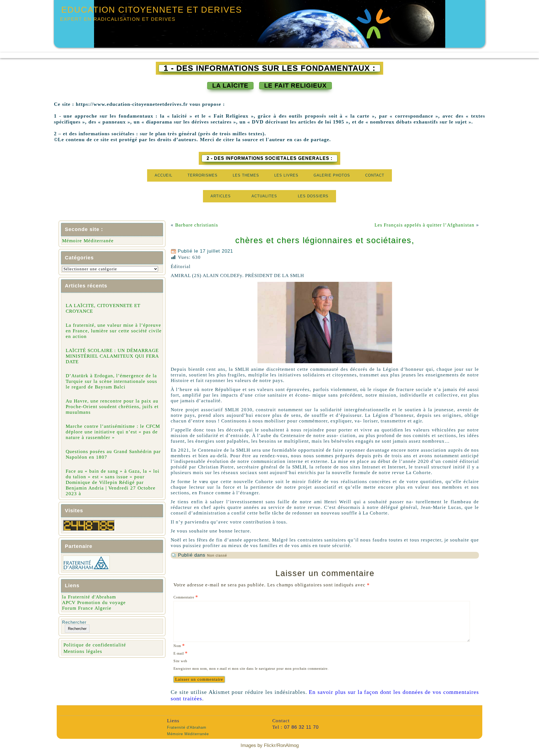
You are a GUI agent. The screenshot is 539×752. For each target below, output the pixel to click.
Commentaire (185, 597)
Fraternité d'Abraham (186, 727)
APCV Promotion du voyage (94, 602)
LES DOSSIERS (313, 196)
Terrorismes (203, 175)
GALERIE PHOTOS (332, 175)
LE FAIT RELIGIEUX (295, 85)
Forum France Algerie (86, 608)
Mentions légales (82, 651)
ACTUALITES (264, 196)
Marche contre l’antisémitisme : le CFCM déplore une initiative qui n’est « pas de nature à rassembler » (113, 432)
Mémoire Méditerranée (88, 240)
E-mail (180, 653)
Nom (179, 645)
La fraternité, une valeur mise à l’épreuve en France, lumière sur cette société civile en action (114, 331)
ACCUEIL (163, 175)
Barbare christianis (198, 225)
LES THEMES (246, 175)
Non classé (217, 555)
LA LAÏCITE (230, 85)
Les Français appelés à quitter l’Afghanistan (424, 225)
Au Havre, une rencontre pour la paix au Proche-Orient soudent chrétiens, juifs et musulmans (112, 406)
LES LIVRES (286, 175)
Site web (180, 661)
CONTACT (374, 175)
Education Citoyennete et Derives (151, 9)
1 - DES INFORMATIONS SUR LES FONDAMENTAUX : (269, 68)
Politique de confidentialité (94, 645)
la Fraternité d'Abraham (89, 597)
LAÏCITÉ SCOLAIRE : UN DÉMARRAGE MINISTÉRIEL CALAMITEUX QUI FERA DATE (112, 356)
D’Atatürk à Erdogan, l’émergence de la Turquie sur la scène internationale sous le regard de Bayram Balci (111, 381)
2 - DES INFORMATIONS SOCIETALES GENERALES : (269, 158)
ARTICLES (221, 196)
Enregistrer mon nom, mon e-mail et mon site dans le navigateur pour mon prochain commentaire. (251, 669)
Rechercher (74, 622)
